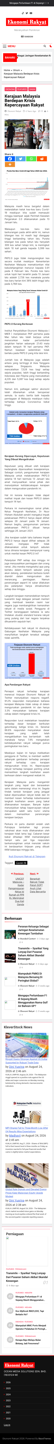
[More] (10, 164)
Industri (28, 1292)
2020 (8, 1418)
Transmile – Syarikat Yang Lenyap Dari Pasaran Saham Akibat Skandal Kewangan (27, 1277)
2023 (8, 1400)
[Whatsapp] (31, 158)
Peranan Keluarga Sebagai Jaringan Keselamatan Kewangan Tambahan (33, 930)
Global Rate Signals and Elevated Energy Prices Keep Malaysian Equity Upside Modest (26, 1193)
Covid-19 (21, 862)
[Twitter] (21, 158)
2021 (8, 1412)
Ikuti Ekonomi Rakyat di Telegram (27, 856)
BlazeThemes (44, 1438)
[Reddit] (42, 158)
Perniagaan (20, 1269)
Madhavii (15, 1135)
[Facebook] (10, 158)
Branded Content (28, 938)
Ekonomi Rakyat (14, 111)
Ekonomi (10, 89)
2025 (8, 1388)
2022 (8, 1406)
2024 (8, 1394)
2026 (8, 1382)
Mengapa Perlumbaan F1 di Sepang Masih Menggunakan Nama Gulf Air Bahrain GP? (26, 3)
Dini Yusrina (16, 1066)
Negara (28, 1307)
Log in (7, 1425)
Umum (32, 89)
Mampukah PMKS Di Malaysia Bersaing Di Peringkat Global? (30, 977)
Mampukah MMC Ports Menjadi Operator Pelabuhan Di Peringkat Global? (31, 1329)
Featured (22, 89)
